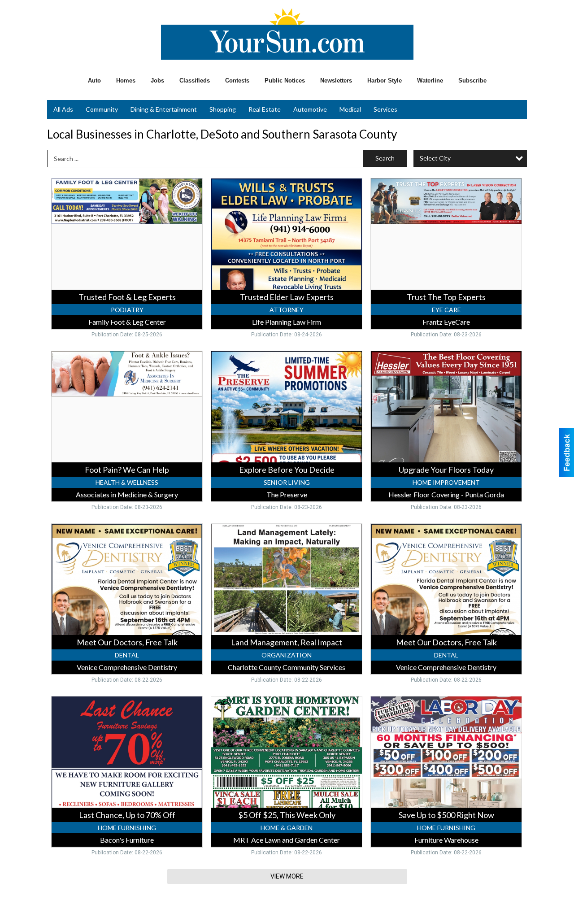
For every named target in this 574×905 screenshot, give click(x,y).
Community (102, 109)
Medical (350, 109)
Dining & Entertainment (163, 109)
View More (287, 876)
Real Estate (264, 109)
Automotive (310, 109)
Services (385, 109)
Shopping (222, 109)
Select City (435, 158)
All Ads (63, 109)
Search (385, 158)
